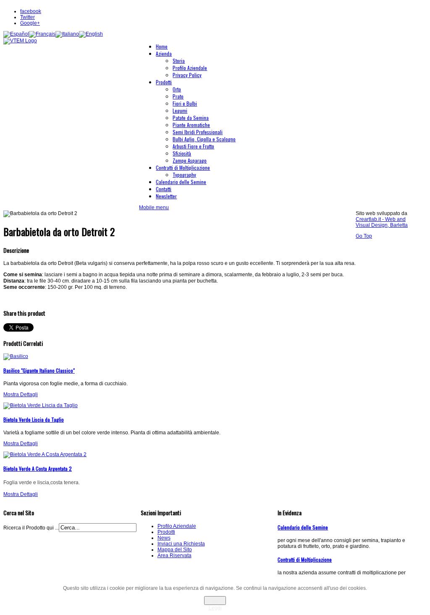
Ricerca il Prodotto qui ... (31, 528)
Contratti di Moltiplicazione (305, 559)
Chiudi (215, 600)
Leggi (215, 608)
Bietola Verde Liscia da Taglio (33, 419)
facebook (30, 11)
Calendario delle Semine (303, 527)
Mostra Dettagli (20, 394)
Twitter (27, 17)
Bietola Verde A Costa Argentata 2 (37, 468)
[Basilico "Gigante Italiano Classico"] (15, 356)
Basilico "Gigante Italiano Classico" (39, 370)
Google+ (30, 23)
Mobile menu (154, 207)
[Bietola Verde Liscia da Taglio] (40, 405)
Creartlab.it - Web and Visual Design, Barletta (382, 222)
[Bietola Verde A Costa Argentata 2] (45, 454)
